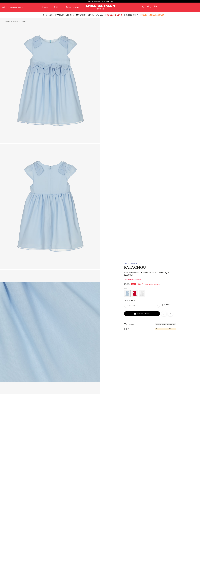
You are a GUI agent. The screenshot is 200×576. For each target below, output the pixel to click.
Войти (4, 7)
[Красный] (134, 293)
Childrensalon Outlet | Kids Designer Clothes (100, 7)
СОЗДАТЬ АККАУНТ (16, 7)
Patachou (135, 267)
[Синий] (127, 293)
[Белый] (142, 293)
